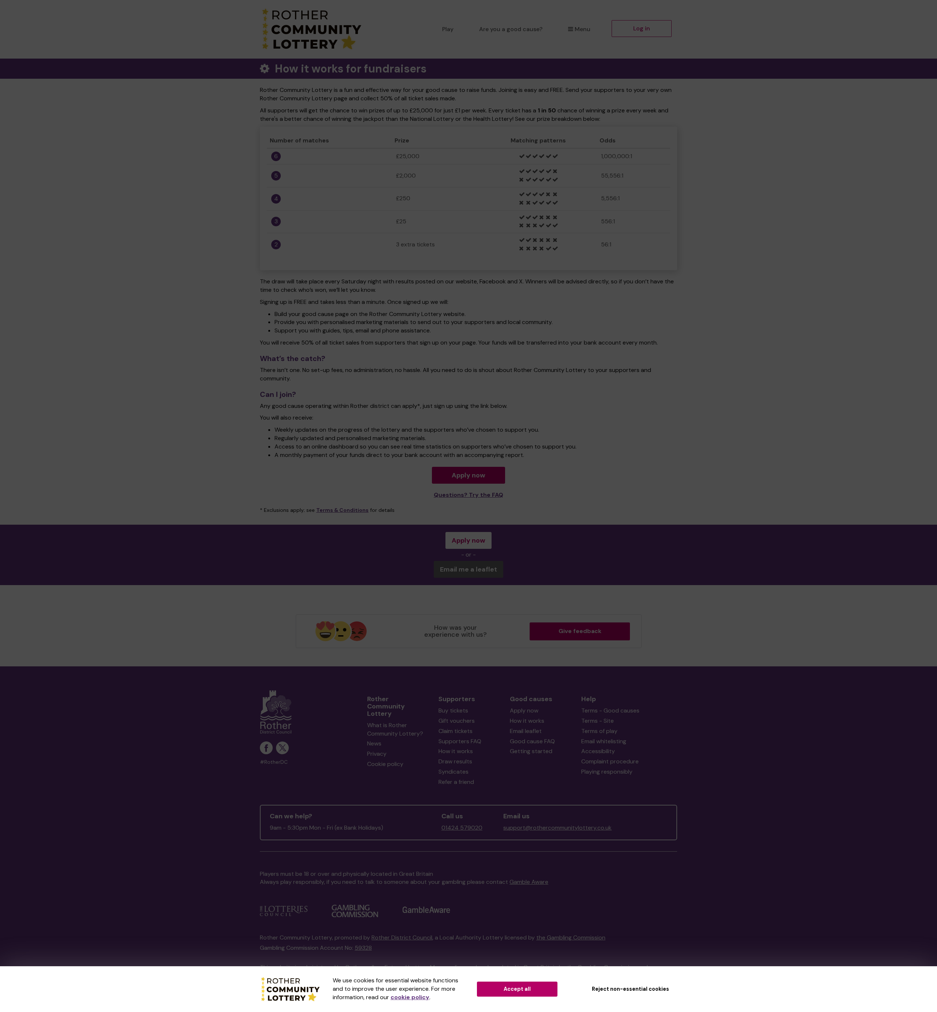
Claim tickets (455, 731)
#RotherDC (274, 762)
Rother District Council (402, 937)
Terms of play (599, 731)
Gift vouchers (456, 721)
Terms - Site (597, 721)
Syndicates (453, 771)
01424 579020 (461, 827)
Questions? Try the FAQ (468, 495)
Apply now (468, 475)
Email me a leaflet (468, 569)
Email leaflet (526, 731)
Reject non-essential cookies (630, 989)
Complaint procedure (610, 761)
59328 (363, 948)
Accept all (517, 989)
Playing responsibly (606, 771)
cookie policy (410, 997)
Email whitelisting (603, 741)
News (374, 743)
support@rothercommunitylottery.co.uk (557, 827)
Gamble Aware (528, 882)
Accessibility (598, 751)
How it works (455, 751)
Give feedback (580, 631)
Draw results (455, 761)
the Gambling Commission (570, 937)
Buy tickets (453, 710)
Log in (641, 28)
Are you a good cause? (510, 29)
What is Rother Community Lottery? (395, 729)
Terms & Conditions (342, 510)
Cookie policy (385, 764)
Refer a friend (456, 782)
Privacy (377, 754)
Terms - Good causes (610, 710)
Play (447, 29)
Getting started (531, 751)
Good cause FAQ (532, 741)
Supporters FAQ (459, 741)
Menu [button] (582, 29)
